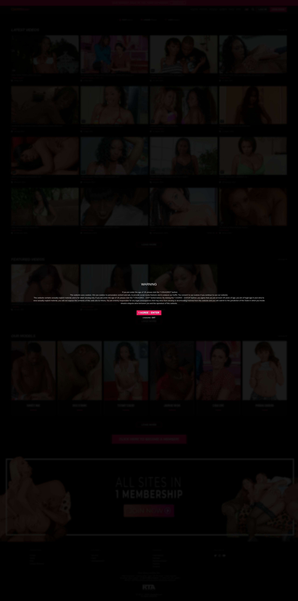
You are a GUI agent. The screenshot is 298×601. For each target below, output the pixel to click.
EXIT (153, 318)
